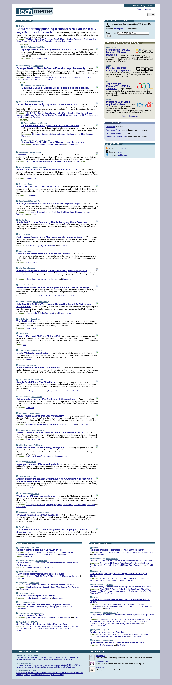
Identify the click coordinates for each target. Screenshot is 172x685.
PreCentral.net (32, 195)
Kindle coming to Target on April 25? (107, 632)
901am (144, 621)
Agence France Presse (65, 552)
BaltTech (108, 608)
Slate (28, 527)
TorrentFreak (50, 113)
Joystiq (74, 576)
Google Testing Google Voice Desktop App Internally (50, 68)
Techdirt (38, 115)
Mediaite (67, 618)
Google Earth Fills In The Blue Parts (35, 382)
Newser (24, 628)
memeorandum (102, 662)
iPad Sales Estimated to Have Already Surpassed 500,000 (43, 604)
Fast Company (52, 279)
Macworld (109, 645)
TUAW (102, 645)
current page (118, 29)
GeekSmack (21, 507)
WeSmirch (100, 668)
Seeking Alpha (25, 589)
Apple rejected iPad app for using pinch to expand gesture (117, 642)
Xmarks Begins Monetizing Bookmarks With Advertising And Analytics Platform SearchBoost (54, 480)
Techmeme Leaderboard (116, 137)
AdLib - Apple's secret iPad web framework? (40, 416)
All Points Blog (104, 580)
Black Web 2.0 (125, 621)
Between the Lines (46, 296)
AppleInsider (31, 424)
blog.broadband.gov (34, 587)
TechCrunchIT (31, 178)
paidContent (37, 102)
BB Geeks (113, 619)
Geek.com (49, 39)
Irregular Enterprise (39, 167)
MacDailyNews (24, 234)
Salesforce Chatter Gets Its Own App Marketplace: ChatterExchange (52, 287)
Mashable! (94, 580)
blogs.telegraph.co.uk (84, 113)
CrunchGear (39, 39)
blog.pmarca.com (61, 456)
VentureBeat (67, 607)
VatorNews (76, 391)
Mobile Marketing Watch (138, 591)
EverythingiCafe (37, 41)
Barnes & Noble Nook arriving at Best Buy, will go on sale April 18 (51, 270)
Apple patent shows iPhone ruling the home (39, 464)
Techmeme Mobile (113, 133)
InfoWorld (41, 505)
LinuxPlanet (40, 430)
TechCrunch (38, 66)
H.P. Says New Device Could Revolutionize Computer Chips (48, 203)
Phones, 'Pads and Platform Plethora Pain (38, 336)
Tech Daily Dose (74, 587)
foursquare (96, 571)
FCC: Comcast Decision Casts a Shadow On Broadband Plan (45, 585)
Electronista (78, 39)
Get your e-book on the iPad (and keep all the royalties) (45, 399)
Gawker (29, 359)
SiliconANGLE (105, 589)
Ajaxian (56, 424)
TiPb (50, 424)
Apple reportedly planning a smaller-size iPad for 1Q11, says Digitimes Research (56, 30)
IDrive (108, 99)
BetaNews (35, 494)
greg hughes (34, 79)
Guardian (19, 115)
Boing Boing (21, 117)
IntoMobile (121, 645)
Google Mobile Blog (110, 613)
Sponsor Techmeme (130, 116)
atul (88, 161)
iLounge (74, 424)
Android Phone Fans (125, 565)
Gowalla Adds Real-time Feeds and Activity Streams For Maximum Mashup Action (47, 564)
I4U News (65, 212)
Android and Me (112, 559)
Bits (28, 161)
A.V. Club (30, 245)
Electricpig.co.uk (47, 77)
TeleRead (67, 161)
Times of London (31, 554)
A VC (52, 313)
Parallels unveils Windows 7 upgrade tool (38, 367)
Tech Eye (71, 113)
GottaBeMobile (59, 39)
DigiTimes (22, 26)
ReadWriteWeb (48, 115)
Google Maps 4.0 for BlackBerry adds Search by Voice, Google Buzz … (122, 616)
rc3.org (77, 161)
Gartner (95, 597)
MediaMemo (41, 618)
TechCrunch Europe (43, 140)
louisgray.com (48, 567)
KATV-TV (34, 622)
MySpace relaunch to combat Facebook (37, 515)
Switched (67, 626)
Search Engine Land (101, 554)
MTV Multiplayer (64, 576)
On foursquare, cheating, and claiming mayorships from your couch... (118, 574)
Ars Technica (35, 117)
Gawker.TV (23, 220)
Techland (29, 39)
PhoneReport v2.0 (127, 563)
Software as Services (57, 134)
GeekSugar (133, 634)
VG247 (36, 576)
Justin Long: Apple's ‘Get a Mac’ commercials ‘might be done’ (49, 237)
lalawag (131, 580)
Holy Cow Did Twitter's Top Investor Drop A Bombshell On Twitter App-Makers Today (54, 305)
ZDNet (65, 115)
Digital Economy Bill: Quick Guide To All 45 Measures (50, 125)
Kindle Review (56, 161)
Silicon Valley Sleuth (47, 628)
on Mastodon (123, 155)
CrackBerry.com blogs (98, 623)
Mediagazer (100, 656)
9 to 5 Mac (41, 47)
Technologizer (68, 505)
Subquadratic (111, 47)
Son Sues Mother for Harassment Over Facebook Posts (42, 624)
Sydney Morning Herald (40, 512)
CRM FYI (73, 296)
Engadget (41, 212)
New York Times (36, 201)
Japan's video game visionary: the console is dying (40, 574)
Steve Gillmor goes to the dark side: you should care (46, 169)
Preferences (148, 9)
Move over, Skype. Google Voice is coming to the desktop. (55, 87)
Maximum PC (57, 626)
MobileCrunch (42, 424)
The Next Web (41, 85)
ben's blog (30, 456)
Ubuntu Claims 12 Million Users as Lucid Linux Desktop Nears (49, 432)
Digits (72, 212)
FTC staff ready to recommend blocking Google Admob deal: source (122, 587)
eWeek (105, 606)
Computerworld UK (76, 115)
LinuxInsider (58, 598)
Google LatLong (41, 391)
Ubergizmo (66, 279)
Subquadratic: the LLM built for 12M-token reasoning (118, 52)
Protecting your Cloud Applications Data (118, 103)
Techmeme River (113, 130)
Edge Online (21, 578)
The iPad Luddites (26, 321)
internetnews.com (33, 439)
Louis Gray (23, 333)
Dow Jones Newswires (46, 552)
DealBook (108, 593)
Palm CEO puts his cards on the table (37, 186)
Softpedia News (61, 77)
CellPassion (136, 621)
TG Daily (43, 576)
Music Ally (35, 548)
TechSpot (124, 634)
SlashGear (88, 39)
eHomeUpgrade (141, 604)
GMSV (98, 593)
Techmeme (110, 127)
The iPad (21, 154)
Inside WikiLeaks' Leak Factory (32, 353)
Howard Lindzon (64, 313)
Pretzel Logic (31, 313)
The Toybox (41, 279)
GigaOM (29, 113)
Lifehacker (104, 619)
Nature (48, 212)
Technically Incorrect (43, 626)
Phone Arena (95, 621)
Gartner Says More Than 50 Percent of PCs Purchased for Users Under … (120, 600)
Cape (108, 66)
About (139, 9)
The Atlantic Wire (36, 613)
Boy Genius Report (142, 563)
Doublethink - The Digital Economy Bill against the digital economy (53, 142)
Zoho (108, 81)
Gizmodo (48, 41)
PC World (30, 607)
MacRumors (64, 424)
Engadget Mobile (96, 565)
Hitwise (95, 548)
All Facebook (33, 628)
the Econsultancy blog (76, 134)
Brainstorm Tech (25, 184)
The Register (39, 113)
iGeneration (26, 136)
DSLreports (36, 134)
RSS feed (122, 148)
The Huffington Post (63, 628)
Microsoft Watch (106, 552)
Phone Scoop (135, 623)
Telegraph (58, 115)
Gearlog (70, 39)
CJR (76, 618)
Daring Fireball (35, 152)
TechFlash (91, 505)
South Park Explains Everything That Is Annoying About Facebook (51, 222)
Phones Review (110, 565)
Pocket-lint (26, 41)
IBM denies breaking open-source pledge (35, 595)
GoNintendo (52, 576)
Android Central (80, 77)
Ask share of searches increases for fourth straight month (117, 550)
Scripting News (43, 313)
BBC (58, 587)
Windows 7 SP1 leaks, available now (35, 496)
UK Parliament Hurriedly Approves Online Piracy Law (46, 104)
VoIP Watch (47, 79)
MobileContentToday (98, 626)
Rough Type (35, 319)
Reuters (52, 554)
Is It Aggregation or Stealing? (30, 615)
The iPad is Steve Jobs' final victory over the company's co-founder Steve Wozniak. (52, 530)
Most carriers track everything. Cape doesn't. (120, 69)
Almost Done (35, 413)
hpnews (34, 214)
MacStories (84, 424)
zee (24, 345)
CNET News (31, 328)
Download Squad (33, 77)
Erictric (71, 77)
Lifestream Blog (32, 567)
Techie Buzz (31, 598)
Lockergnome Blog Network (123, 604)
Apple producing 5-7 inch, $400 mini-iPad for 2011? (49, 49)
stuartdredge (28, 556)
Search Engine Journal (122, 552)
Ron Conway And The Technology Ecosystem (40, 447)
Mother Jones (36, 350)
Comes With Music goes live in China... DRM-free (39, 550)
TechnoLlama (73, 145)
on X (120, 152)
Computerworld (36, 161)
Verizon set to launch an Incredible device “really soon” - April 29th (121, 561)
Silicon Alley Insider (63, 41)
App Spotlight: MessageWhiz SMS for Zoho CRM (118, 86)
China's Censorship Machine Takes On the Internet (43, 253)
